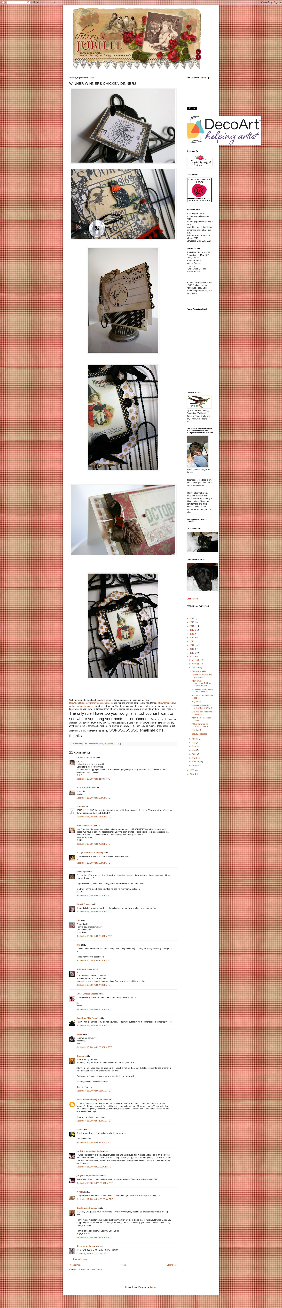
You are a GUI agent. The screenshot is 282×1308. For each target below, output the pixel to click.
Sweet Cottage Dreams (87, 994)
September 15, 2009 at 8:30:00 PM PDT (94, 1009)
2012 (192, 645)
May (194, 750)
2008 (192, 770)
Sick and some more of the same (202, 713)
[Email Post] (119, 744)
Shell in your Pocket (86, 787)
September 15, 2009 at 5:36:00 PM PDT (94, 960)
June (194, 746)
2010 (192, 653)
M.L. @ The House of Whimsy (90, 853)
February (196, 762)
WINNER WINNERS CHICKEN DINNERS (202, 706)
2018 (192, 622)
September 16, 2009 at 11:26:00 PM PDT (95, 1183)
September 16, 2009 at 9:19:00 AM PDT (94, 1142)
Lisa (78, 920)
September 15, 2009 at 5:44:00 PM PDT (94, 985)
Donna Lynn (82, 872)
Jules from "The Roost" (87, 1018)
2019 (192, 618)
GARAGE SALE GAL (86, 758)
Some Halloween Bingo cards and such (202, 690)
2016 (192, 630)
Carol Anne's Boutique (87, 1208)
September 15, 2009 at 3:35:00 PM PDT (94, 817)
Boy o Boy (196, 702)
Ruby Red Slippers (85, 969)
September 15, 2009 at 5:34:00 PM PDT (94, 936)
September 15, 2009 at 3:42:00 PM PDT (94, 844)
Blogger (152, 1287)
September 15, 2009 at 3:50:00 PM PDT (94, 863)
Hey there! (196, 730)
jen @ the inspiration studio (89, 1151)
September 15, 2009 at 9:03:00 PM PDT (94, 1047)
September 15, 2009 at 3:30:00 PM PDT (94, 798)
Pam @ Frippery (84, 904)
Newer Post (75, 1265)
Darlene (80, 807)
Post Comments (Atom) (91, 1270)
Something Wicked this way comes (202, 676)
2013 (192, 641)
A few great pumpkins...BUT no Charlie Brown (201, 683)
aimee (79, 1034)
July (194, 742)
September (197, 671)
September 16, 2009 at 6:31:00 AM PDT (94, 1091)
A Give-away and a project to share (200, 725)
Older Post (171, 1265)
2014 (192, 637)
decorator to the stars (87, 1246)
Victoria (80, 1192)
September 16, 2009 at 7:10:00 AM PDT (94, 1121)
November (197, 664)
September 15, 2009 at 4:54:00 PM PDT (94, 895)
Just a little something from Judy (92, 1100)
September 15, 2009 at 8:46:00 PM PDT (94, 1025)
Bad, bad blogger (199, 734)
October (195, 667)
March (195, 758)
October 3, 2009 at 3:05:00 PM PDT (92, 1253)
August (195, 739)
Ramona (80, 1056)
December (197, 660)
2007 (192, 774)
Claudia (80, 1129)
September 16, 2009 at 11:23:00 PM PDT (95, 1167)
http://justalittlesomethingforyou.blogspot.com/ (91, 703)
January (196, 765)
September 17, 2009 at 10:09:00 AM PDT (95, 1199)
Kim (78, 945)
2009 (192, 657)
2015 (192, 634)
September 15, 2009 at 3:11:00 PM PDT (94, 779)
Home (123, 1265)
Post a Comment (80, 1259)
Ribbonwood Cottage (86, 825)
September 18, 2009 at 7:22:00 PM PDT (94, 1237)
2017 (192, 626)
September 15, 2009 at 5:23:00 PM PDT (94, 912)
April (194, 754)
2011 (192, 649)
